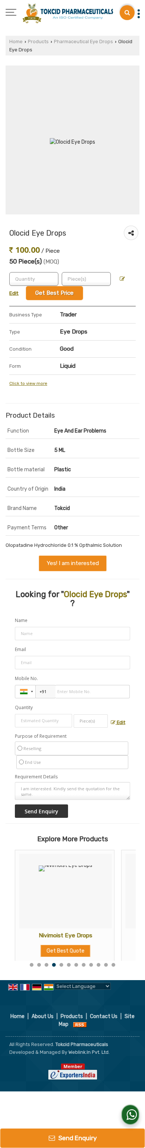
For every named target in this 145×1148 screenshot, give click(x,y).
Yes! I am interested (72, 563)
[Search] (127, 12)
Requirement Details (36, 776)
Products (38, 41)
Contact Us (103, 1016)
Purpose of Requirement (41, 736)
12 (113, 965)
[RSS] (80, 1024)
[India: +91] (25, 691)
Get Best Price (54, 293)
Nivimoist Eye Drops (60, 935)
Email (20, 649)
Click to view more (28, 383)
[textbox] (86, 279)
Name (21, 620)
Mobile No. (26, 678)
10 (98, 965)
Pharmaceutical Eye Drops (83, 41)
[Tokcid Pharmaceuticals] (68, 13)
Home (16, 41)
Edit (120, 722)
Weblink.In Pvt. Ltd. (89, 1052)
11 (106, 965)
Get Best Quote (60, 951)
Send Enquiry (77, 1138)
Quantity (24, 707)
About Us (43, 1016)
